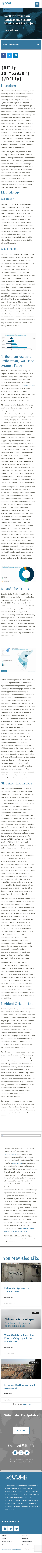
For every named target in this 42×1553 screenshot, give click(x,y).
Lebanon (5, 1545)
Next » (26, 1404)
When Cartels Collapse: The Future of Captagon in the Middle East (19, 1338)
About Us (5, 1538)
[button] (37, 4)
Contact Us (26, 1545)
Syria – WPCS (7, 1541)
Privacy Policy (16, 1549)
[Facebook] (15, 1452)
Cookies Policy (6, 1549)
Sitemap (25, 1538)
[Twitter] (27, 1452)
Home (4, 1535)
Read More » (8, 1297)
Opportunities (27, 1541)
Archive (25, 1535)
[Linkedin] (21, 1452)
